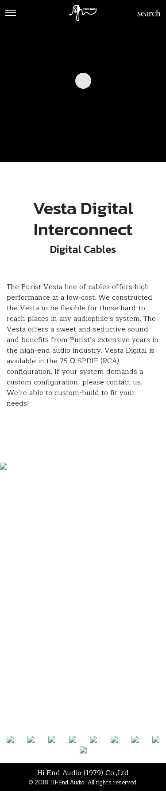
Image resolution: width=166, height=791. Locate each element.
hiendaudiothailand (86, 638)
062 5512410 (83, 627)
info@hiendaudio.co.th (83, 649)
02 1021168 (83, 605)
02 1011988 (83, 616)
